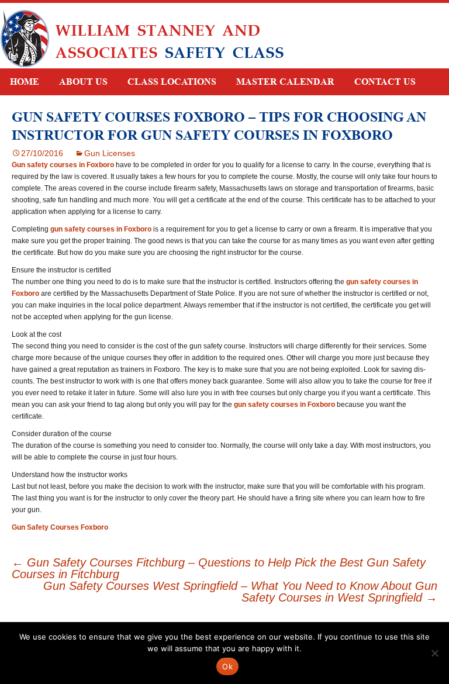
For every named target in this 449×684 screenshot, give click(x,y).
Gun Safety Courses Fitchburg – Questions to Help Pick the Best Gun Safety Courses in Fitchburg (219, 568)
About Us (83, 81)
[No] (434, 653)
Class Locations (171, 81)
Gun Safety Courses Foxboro (60, 527)
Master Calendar (285, 81)
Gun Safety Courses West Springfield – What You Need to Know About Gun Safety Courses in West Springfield (240, 591)
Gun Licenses (109, 153)
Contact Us (385, 81)
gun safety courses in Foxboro (100, 229)
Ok (227, 666)
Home (24, 81)
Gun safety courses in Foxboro (63, 165)
